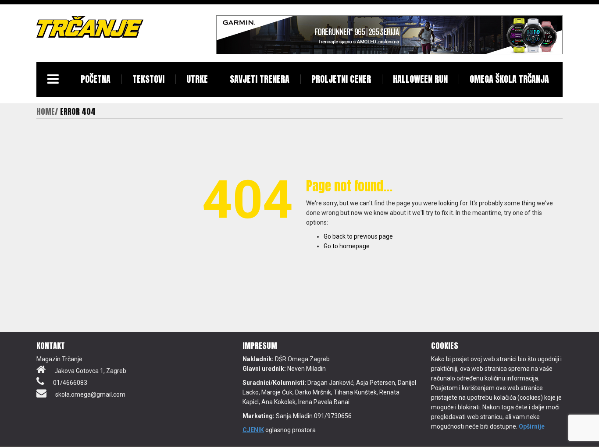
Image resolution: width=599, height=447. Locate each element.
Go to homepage (347, 246)
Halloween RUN (420, 79)
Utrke (197, 79)
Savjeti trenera (259, 79)
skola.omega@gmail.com (90, 394)
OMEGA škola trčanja (509, 79)
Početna (96, 79)
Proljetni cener (341, 79)
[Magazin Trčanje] (89, 26)
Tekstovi (148, 79)
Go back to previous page (358, 236)
